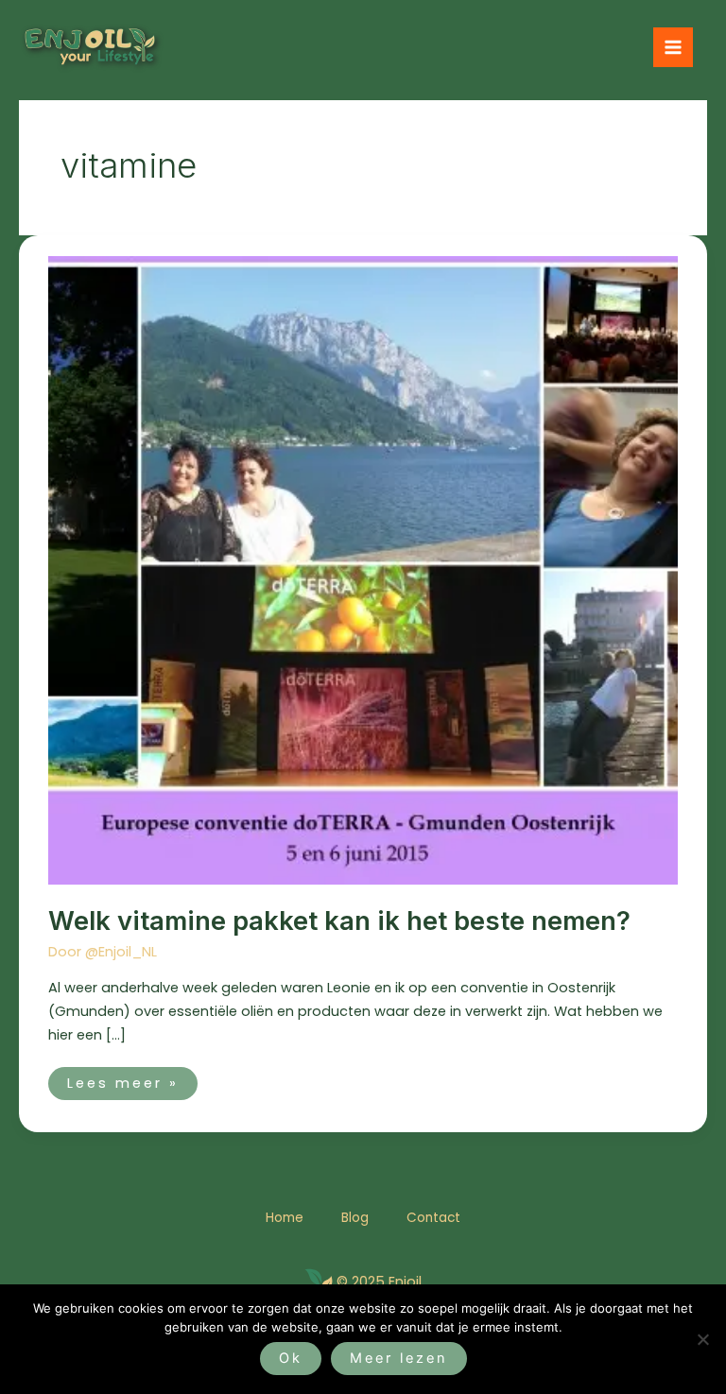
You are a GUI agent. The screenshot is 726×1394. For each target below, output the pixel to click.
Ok (290, 1358)
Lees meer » (122, 1080)
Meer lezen (399, 1358)
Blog (355, 1218)
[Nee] (702, 1339)
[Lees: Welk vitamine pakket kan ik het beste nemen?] (363, 569)
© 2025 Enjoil (379, 1281)
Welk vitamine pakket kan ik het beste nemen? (339, 920)
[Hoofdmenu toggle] (673, 47)
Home (284, 1218)
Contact (433, 1218)
